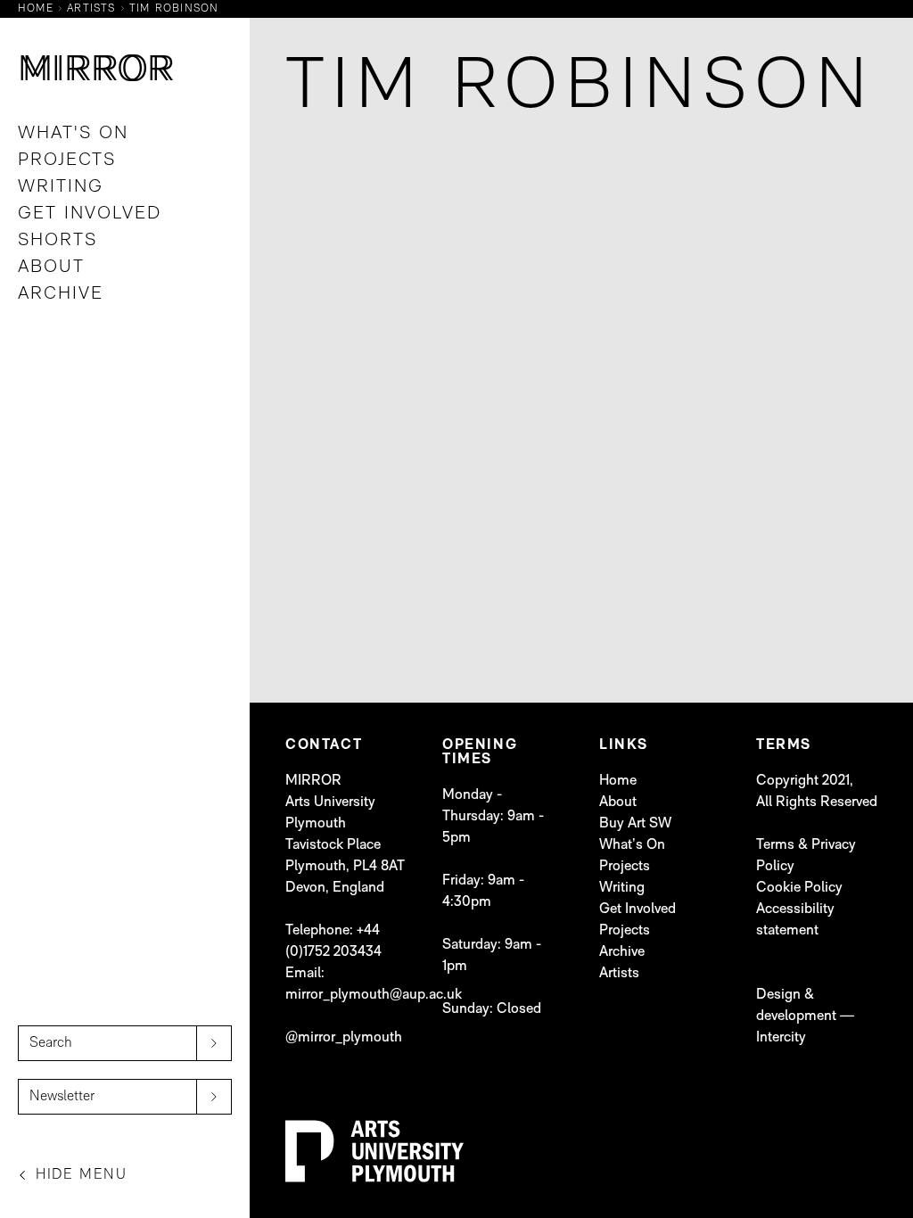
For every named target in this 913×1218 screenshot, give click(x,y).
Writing (60, 187)
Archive (60, 294)
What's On (73, 134)
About (51, 267)
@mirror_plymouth (343, 1038)
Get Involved (89, 214)
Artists (619, 974)
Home (618, 781)
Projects (67, 160)
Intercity (781, 1038)
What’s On (632, 845)
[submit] (214, 1043)
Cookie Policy (799, 888)
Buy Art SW (635, 824)
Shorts (57, 241)
